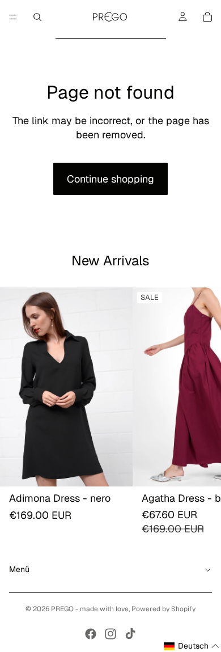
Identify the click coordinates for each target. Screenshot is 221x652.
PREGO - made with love (90, 608)
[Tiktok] (130, 634)
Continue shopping (110, 178)
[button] (192, 646)
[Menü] (13, 17)
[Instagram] (110, 634)
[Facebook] (90, 634)
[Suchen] (37, 17)
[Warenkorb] (207, 17)
